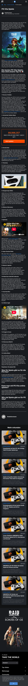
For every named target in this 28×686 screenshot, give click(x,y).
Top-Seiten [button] (5, 667)
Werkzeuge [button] (5, 671)
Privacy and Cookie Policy (14, 680)
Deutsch (5, 662)
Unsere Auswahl (10, 4)
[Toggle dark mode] (14, 2)
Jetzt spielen (9, 141)
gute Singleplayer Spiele (11, 60)
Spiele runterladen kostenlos (11, 158)
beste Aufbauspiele (13, 238)
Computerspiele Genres (7, 377)
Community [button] (5, 674)
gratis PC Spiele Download (8, 79)
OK (13, 683)
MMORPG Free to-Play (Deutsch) (12, 111)
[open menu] (26, 2)
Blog (5, 4)
